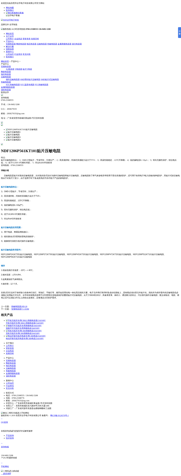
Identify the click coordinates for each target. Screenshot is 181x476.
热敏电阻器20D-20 (19, 306)
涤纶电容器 (6, 90)
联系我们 (10, 10)
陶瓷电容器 (21, 44)
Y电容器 (18, 69)
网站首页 (10, 34)
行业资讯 (18, 54)
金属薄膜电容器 (64, 44)
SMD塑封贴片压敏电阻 (30, 79)
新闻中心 (10, 52)
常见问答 (27, 54)
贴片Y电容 (27, 69)
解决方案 (10, 46)
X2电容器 (10, 69)
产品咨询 (10, 435)
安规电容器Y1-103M (20, 309)
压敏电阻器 (42, 44)
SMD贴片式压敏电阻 (50, 79)
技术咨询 (10, 438)
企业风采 (18, 39)
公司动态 (10, 54)
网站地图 (10, 8)
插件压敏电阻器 (13, 79)
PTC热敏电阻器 (41, 85)
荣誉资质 (27, 39)
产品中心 (10, 41)
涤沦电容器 (77, 44)
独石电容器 (31, 44)
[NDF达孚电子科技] (10, 20)
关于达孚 (10, 36)
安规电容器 (11, 44)
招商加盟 (10, 49)
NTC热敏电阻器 (13, 85)
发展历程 (35, 39)
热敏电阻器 (52, 44)
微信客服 (20, 13)
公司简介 (10, 39)
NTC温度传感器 (27, 85)
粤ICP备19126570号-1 (59, 415)
